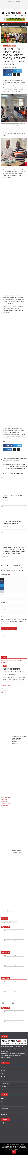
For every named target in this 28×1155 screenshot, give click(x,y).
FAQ (2, 1073)
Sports (14, 45)
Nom (3, 595)
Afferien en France (5, 1105)
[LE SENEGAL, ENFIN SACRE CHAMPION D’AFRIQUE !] (14, 506)
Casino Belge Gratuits (7, 911)
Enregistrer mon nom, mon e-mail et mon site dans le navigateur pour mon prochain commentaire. (14, 622)
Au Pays (3, 1102)
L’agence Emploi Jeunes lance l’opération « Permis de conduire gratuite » (15, 460)
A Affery (3, 1098)
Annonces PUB (5, 1083)
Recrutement (4, 1080)
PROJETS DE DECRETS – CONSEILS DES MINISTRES (13, 670)
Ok (14, 1152)
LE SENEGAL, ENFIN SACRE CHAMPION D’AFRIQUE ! (12, 522)
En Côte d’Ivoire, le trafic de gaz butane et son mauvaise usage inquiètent (19, 739)
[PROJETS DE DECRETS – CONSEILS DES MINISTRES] (14, 661)
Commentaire (5, 574)
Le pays (9, 45)
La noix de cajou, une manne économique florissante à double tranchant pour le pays (18, 851)
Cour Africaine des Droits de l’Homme (12, 496)
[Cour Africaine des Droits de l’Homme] (14, 478)
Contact (3, 1067)
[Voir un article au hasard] (25, 24)
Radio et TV (4, 1114)
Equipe (3, 1070)
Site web (3, 609)
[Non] (26, 1149)
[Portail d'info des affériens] (3, 24)
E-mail (3, 602)
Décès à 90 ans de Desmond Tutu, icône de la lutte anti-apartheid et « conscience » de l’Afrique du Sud (14, 467)
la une (4, 45)
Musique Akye (4, 1108)
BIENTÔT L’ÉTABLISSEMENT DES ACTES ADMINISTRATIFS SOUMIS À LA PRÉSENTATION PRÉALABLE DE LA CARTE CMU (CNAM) (14, 550)
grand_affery (13, 674)
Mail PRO (3, 1086)
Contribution (4, 1076)
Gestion (3, 1089)
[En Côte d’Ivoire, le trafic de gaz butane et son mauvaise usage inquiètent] (6, 740)
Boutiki (3, 1111)
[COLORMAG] (14, 1040)
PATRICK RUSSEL (13, 67)
